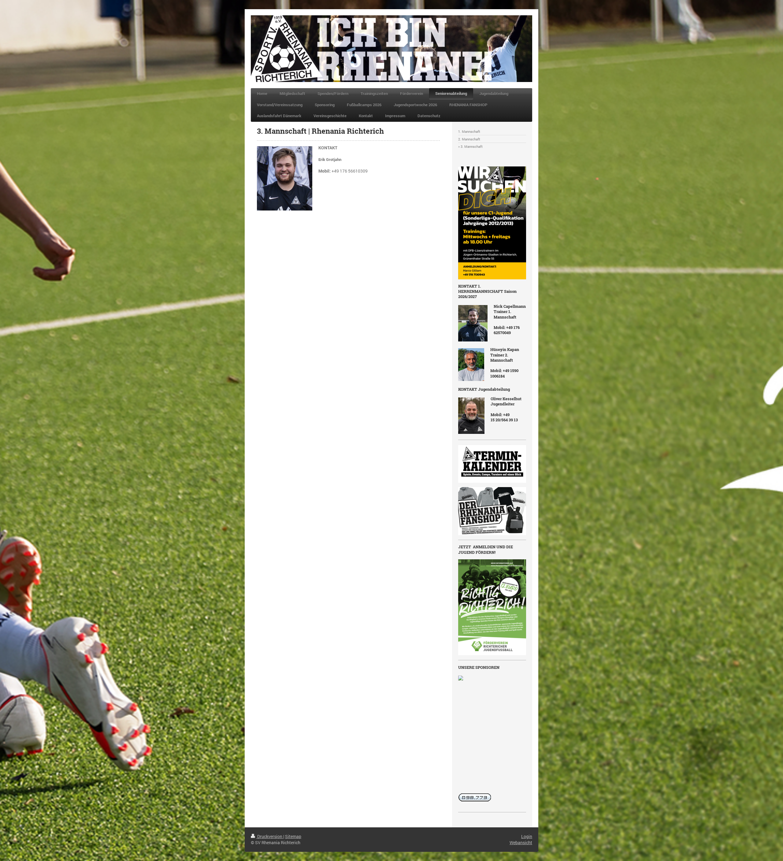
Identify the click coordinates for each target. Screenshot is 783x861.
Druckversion (269, 836)
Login (526, 836)
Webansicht (521, 842)
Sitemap (293, 836)
